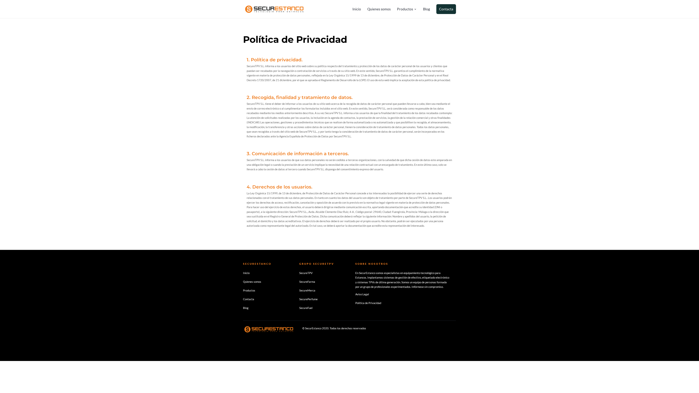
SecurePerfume (308, 299)
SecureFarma (307, 281)
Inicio (356, 9)
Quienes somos (379, 9)
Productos (405, 9)
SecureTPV (306, 273)
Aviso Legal (362, 294)
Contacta (446, 9)
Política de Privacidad (368, 303)
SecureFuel (306, 307)
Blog (426, 9)
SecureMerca (307, 290)
